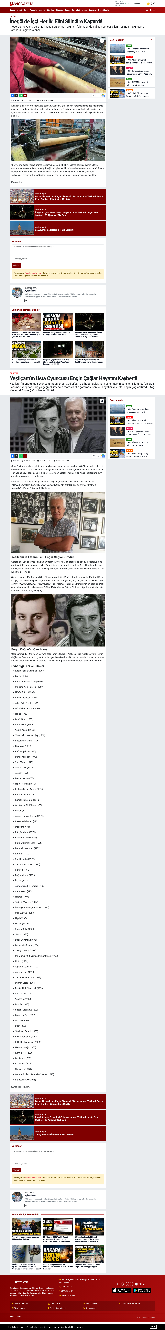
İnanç (84, 10)
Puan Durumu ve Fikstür (131, 1304)
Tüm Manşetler (20, 1308)
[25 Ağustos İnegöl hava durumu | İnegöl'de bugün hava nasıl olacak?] (26, 349)
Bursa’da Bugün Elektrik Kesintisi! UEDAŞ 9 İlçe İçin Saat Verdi (56, 333)
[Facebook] (119, 1284)
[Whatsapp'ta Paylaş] (21, 95)
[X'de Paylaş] (16, 95)
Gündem (50, 10)
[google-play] (142, 1290)
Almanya (19, 886)
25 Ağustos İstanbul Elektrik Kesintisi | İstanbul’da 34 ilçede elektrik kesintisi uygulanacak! (87, 1239)
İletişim (12, 1317)
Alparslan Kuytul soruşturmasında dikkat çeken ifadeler (139, 61)
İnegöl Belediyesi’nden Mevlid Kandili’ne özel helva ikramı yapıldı (89, 361)
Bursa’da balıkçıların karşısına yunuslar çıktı (137, 50)
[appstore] (121, 1290)
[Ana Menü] (153, 10)
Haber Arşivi (91, 1308)
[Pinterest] (127, 1284)
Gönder (16, 265)
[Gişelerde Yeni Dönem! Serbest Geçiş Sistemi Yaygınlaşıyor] (89, 1254)
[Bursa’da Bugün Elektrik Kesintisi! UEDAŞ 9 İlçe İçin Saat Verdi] (58, 322)
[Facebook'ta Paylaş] (12, 95)
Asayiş (42, 10)
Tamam (153, 1327)
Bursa (12, 10)
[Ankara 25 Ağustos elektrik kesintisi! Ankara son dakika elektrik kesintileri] (58, 1254)
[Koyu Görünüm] (150, 10)
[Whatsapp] (140, 1284)
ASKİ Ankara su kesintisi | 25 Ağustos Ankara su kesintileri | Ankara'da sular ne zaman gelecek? (26, 1267)
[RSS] (144, 1284)
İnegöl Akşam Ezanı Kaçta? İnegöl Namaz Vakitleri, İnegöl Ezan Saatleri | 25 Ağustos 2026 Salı (88, 334)
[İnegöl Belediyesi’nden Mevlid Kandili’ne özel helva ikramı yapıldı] (89, 349)
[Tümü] (152, 40)
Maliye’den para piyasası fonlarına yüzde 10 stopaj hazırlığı (139, 95)
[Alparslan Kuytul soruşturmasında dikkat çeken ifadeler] (26, 1226)
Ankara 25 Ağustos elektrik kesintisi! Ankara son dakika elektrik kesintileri (58, 1267)
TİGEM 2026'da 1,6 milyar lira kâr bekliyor (137, 83)
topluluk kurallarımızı (33, 273)
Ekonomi (92, 10)
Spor (26, 10)
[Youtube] (136, 1284)
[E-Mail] (26, 301)
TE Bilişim (151, 1317)
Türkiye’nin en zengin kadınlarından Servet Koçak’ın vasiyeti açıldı (138, 72)
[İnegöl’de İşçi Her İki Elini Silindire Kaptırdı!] (58, 65)
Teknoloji (76, 10)
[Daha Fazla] (25, 95)
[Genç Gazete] (21, 3)
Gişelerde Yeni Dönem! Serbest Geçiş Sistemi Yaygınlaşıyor (87, 1266)
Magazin (129, 68)
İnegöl (19, 10)
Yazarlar (33, 10)
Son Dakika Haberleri (58, 1308)
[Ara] (147, 10)
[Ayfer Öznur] (17, 292)
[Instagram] (131, 1284)
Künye (19, 1317)
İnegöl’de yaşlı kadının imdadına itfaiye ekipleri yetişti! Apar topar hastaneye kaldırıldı (56, 362)
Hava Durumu (56, 1304)
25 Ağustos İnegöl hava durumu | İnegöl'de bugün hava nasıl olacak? (26, 361)
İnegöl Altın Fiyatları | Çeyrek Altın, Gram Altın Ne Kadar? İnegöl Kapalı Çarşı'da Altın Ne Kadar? (26, 334)
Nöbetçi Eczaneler (21, 1304)
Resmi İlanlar (104, 10)
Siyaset (59, 10)
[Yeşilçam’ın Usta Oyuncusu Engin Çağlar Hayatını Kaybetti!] (58, 425)
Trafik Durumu (91, 1304)
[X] (123, 1284)
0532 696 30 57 (67, 1291)
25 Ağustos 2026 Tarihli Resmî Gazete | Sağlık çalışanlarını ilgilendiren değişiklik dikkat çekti (56, 1239)
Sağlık (67, 10)
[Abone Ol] (103, 95)
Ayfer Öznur (16, 100)
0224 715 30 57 (67, 1287)
